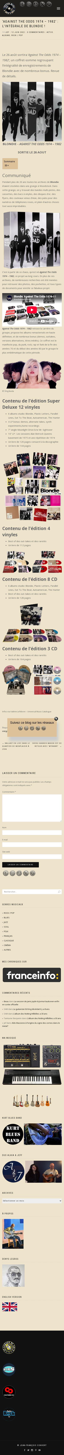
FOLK (6, 931)
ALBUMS (6, 35)
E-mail (5, 839)
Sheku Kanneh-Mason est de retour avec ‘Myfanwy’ (47, 744)
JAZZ (6, 922)
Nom (4, 827)
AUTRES (7, 949)
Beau (6, 1001)
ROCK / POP (17, 35)
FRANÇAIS (8, 936)
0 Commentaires (36, 32)
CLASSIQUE (9, 940)
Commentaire (9, 791)
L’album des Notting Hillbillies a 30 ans (30, 1013)
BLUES (7, 917)
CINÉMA (7, 945)
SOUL (6, 926)
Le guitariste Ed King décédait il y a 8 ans (31, 1009)
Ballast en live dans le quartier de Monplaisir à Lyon (16, 746)
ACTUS (50, 32)
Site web (6, 851)
